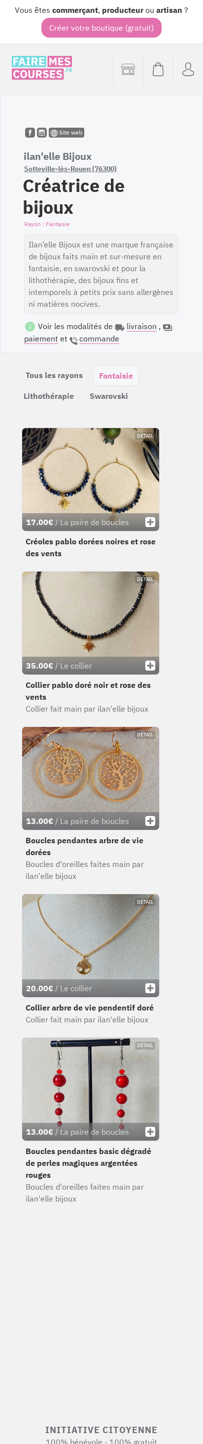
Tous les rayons (54, 375)
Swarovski (109, 396)
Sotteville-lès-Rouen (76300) (70, 168)
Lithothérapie (49, 396)
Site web (70, 132)
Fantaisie (116, 376)
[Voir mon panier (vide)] (158, 69)
